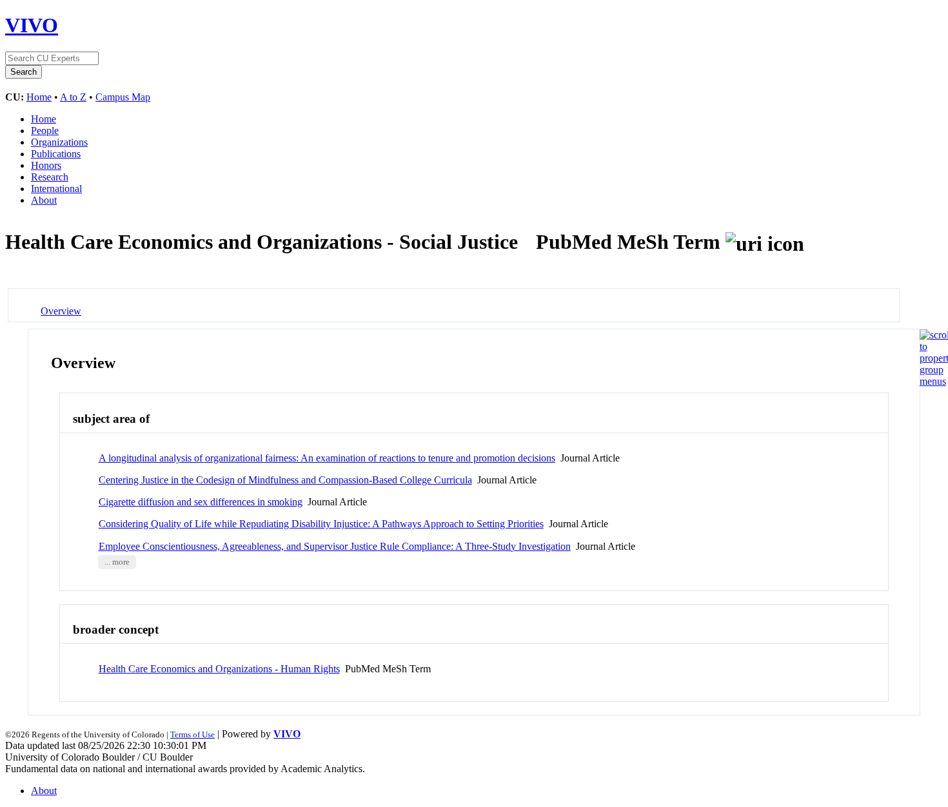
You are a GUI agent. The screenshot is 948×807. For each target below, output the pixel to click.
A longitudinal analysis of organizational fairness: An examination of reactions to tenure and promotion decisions (327, 457)
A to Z (73, 97)
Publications (56, 153)
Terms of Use (192, 734)
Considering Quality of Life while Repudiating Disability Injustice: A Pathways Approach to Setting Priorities (321, 523)
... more (117, 562)
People (45, 130)
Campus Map (122, 97)
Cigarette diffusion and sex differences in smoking (200, 501)
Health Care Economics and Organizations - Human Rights (219, 668)
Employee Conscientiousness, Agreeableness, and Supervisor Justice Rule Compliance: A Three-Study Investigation (335, 546)
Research (49, 176)
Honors (46, 165)
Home (39, 97)
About (44, 200)
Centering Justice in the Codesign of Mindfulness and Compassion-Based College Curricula (285, 479)
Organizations (59, 142)
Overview (61, 311)
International (56, 188)
